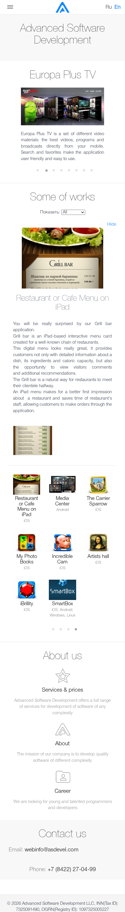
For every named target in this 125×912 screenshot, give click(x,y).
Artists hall (98, 556)
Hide (111, 224)
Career (63, 791)
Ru (109, 7)
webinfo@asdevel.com (51, 850)
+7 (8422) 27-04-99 (72, 869)
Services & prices (62, 690)
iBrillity (26, 604)
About (62, 743)
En (118, 7)
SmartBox (62, 604)
